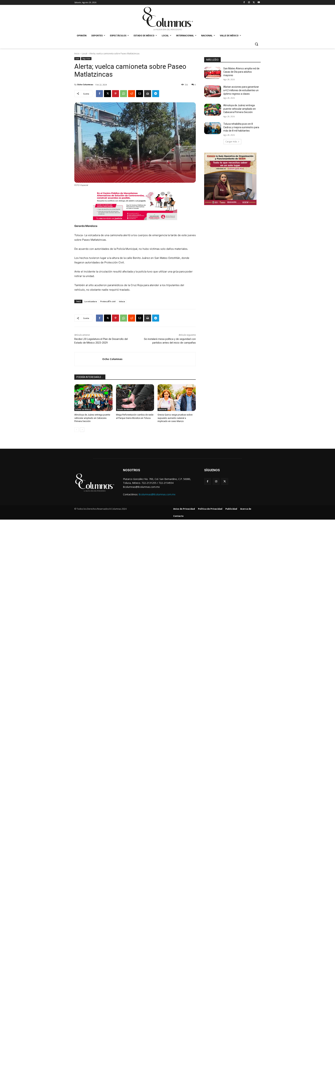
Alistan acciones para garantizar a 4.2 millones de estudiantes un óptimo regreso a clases (241, 90)
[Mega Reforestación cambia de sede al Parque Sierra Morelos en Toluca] (135, 397)
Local (84, 53)
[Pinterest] (115, 93)
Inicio (77, 53)
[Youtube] (259, 3)
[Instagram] (249, 3)
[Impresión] (147, 93)
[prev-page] (76, 429)
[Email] (139, 93)
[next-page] (82, 429)
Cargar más (231, 141)
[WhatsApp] (123, 93)
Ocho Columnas (85, 84)
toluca (122, 301)
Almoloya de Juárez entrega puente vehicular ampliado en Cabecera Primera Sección (92, 417)
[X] (254, 3)
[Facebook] (244, 3)
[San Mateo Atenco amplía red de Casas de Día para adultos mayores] (212, 73)
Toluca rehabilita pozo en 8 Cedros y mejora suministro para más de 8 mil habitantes (241, 127)
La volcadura (90, 301)
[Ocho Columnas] (88, 359)
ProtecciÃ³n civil (108, 301)
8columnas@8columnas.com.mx (157, 494)
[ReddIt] (131, 93)
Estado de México (83, 409)
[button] (256, 44)
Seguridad (86, 58)
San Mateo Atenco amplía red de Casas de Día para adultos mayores (241, 72)
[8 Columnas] (167, 19)
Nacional (162, 409)
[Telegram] (155, 93)
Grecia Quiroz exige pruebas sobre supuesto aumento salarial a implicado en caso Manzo (175, 417)
